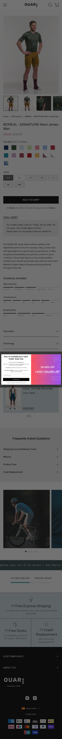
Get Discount (16, 379)
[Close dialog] (59, 356)
